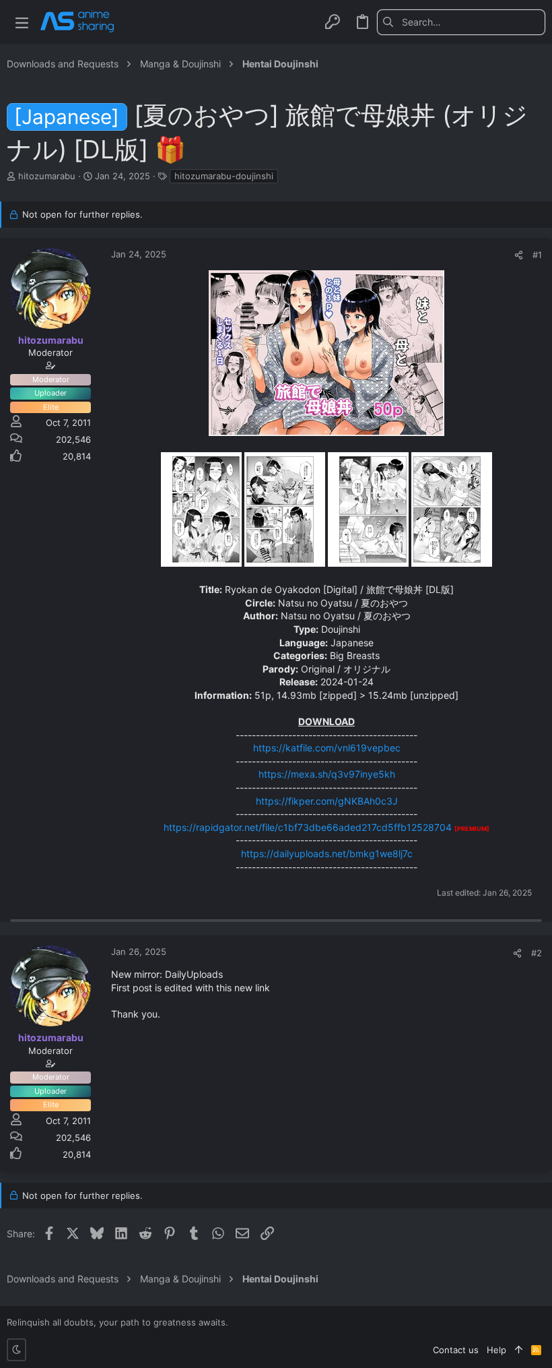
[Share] (519, 255)
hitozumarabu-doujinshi (223, 175)
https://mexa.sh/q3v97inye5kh (326, 774)
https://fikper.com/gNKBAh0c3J (327, 801)
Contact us (456, 1349)
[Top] (518, 1350)
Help (496, 1349)
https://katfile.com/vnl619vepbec (327, 747)
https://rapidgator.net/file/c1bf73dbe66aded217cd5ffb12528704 (308, 827)
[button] (22, 22)
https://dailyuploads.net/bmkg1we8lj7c (327, 853)
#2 (536, 952)
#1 (537, 254)
